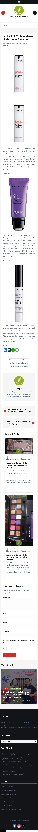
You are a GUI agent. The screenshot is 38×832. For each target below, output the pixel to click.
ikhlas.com (7, 755)
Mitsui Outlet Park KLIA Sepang (14, 768)
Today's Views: (6, 786)
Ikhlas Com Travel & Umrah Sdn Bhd (15, 761)
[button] (32, 665)
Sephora (14, 43)
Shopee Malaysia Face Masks (13, 774)
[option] (19, 686)
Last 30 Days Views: (8, 798)
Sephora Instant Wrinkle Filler (19, 360)
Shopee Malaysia (9, 771)
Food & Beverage (16, 688)
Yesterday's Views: (7, 790)
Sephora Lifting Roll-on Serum (19, 363)
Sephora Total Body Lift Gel (19, 366)
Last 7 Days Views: (7, 794)
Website (6, 631)
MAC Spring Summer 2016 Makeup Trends (17, 765)
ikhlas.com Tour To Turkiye (12, 758)
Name (5, 613)
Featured (6, 688)
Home (5, 25)
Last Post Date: (6, 809)
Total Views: (5, 802)
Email (5, 622)
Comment (7, 597)
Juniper (8, 43)
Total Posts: (5, 806)
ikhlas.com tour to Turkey (23, 755)
